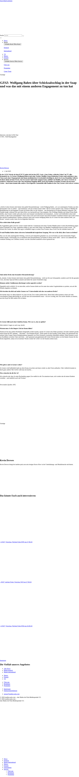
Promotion (11, 774)
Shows (6, 764)
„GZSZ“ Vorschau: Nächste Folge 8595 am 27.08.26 (16, 542)
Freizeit (6, 766)
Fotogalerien (7, 767)
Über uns (10, 771)
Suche (2, 35)
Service (6, 769)
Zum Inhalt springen (6, 1)
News (5, 759)
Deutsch (6, 760)
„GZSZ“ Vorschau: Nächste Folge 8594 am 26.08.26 (16, 626)
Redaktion (11, 773)
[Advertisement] (28, 195)
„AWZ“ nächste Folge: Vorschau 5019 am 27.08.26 (16, 582)
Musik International (10, 762)
